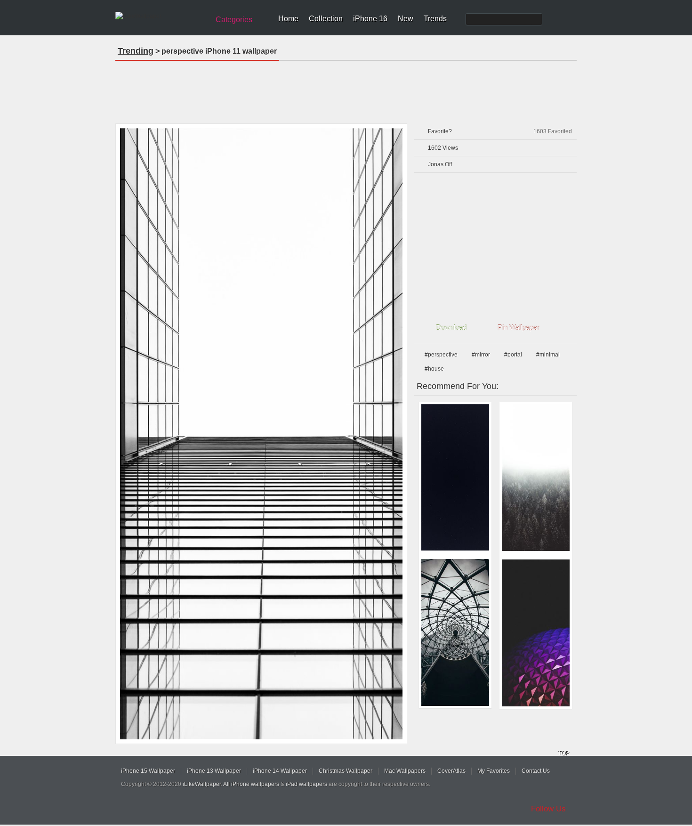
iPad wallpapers (306, 784)
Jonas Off (440, 164)
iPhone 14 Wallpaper (280, 771)
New (405, 19)
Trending (135, 51)
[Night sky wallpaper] (455, 477)
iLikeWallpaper (202, 784)
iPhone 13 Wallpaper (214, 771)
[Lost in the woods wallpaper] (536, 477)
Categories (234, 20)
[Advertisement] (346, 89)
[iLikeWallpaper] (161, 16)
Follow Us (548, 808)
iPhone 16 (370, 19)
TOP (563, 753)
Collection (326, 19)
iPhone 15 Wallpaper (148, 771)
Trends (435, 19)
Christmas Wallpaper (345, 771)
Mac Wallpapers (405, 771)
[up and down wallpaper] (455, 632)
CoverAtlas (451, 771)
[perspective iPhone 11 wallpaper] (261, 433)
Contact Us (536, 771)
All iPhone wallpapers (251, 784)
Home (288, 19)
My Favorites (493, 771)
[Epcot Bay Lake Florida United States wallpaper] (536, 632)
